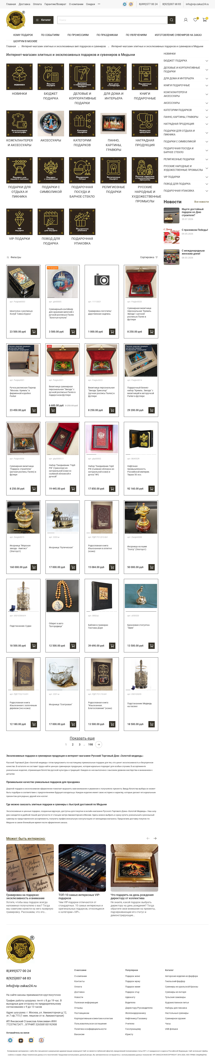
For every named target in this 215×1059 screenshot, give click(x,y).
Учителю (129, 1023)
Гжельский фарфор (175, 981)
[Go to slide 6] (29, 296)
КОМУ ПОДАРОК (23, 35)
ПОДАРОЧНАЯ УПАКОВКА (179, 190)
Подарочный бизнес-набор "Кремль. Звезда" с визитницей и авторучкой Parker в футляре (140, 392)
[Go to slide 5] (25, 296)
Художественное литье (177, 1002)
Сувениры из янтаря (175, 992)
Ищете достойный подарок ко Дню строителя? (193, 212)
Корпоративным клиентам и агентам (93, 1018)
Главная (11, 4)
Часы (168, 1023)
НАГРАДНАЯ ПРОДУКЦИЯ (179, 123)
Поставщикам (81, 1013)
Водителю (130, 1002)
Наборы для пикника (176, 1008)
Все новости (201, 201)
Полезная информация (86, 1002)
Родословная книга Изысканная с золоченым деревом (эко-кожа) (23, 705)
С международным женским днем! (193, 252)
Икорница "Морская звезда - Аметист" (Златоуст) (20, 548)
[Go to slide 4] (21, 296)
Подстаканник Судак (20, 626)
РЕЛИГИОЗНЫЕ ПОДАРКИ (179, 159)
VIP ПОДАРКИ (172, 176)
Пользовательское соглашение (90, 1023)
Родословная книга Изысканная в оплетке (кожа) (100, 548)
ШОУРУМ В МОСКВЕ (25, 41)
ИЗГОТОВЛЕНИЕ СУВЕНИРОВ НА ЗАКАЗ (178, 35)
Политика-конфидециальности (90, 1029)
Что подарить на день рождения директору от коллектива (132, 896)
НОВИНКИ (169, 53)
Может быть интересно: (25, 838)
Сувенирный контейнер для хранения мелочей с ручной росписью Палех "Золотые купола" (61, 313)
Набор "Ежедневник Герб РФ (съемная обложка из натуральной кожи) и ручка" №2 (101, 470)
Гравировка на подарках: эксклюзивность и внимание (25, 896)
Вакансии (79, 1034)
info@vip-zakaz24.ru (197, 4)
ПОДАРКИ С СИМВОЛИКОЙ (180, 141)
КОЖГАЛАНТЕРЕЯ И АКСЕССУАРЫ (175, 94)
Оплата (37, 4)
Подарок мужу (132, 981)
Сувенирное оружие (175, 1018)
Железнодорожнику (135, 1013)
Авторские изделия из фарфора (181, 976)
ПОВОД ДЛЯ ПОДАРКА (177, 183)
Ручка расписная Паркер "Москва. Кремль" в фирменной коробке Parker (23, 392)
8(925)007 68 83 (171, 4)
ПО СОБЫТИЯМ (50, 35)
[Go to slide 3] (17, 296)
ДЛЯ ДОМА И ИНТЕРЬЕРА (179, 78)
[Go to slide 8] (37, 296)
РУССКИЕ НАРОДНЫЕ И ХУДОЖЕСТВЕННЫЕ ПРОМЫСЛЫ (183, 168)
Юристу (129, 1034)
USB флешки (171, 1029)
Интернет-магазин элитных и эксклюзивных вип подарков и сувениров (64, 46)
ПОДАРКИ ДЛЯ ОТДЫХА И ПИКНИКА (179, 132)
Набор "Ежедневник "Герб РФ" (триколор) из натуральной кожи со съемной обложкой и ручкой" (62, 471)
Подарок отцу (132, 992)
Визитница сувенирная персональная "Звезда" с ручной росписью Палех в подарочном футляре (62, 390)
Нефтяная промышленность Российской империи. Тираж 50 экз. (138, 470)
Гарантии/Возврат (55, 4)
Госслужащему (133, 1029)
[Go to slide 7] (33, 296)
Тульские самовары (175, 997)
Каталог (46, 19)
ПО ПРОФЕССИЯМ (78, 35)
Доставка (24, 4)
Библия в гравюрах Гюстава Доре (98, 626)
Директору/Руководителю (139, 1008)
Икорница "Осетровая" (60, 704)
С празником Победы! (195, 229)
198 (90, 744)
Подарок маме (132, 986)
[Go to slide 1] (9, 296)
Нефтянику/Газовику (136, 1018)
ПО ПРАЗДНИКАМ (107, 35)
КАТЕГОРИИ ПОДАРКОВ (178, 110)
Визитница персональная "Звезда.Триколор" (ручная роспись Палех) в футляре (101, 392)
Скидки (90, 4)
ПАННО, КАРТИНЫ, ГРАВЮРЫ (181, 116)
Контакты (79, 981)
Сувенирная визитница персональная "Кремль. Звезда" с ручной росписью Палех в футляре (139, 314)
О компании (76, 4)
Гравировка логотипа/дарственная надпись (100, 312)
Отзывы (78, 1008)
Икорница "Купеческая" (61, 547)
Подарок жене (132, 976)
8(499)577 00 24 (148, 4)
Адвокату (130, 997)
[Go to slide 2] (13, 296)
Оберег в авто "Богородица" (56, 625)
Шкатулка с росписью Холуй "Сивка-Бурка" (21, 312)
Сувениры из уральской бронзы (181, 986)
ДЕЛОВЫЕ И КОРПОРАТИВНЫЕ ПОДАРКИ (182, 69)
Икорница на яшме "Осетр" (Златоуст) (137, 548)
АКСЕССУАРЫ (172, 102)
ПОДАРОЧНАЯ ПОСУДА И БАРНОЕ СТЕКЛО (178, 150)
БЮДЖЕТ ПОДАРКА (175, 60)
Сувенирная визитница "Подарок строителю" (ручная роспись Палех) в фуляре (23, 470)
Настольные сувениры (177, 1013)
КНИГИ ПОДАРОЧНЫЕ (177, 85)
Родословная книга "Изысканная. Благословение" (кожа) (100, 705)
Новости (78, 997)
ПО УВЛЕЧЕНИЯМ (136, 35)
